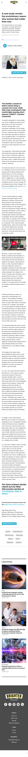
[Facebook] (5, 704)
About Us (14, 716)
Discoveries (5, 664)
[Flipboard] (18, 704)
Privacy (14, 730)
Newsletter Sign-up (14, 740)
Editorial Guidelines (14, 723)
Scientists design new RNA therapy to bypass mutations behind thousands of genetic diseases (13, 631)
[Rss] (22, 704)
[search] (26, 2)
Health (4, 627)
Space (3, 590)
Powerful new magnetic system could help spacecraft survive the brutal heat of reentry (13, 594)
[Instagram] (9, 704)
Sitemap (14, 720)
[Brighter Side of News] (14, 2)
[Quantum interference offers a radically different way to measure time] (14, 651)
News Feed (14, 718)
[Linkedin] (14, 704)
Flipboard (14, 742)
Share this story (18, 72)
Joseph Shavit (5, 597)
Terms (14, 732)
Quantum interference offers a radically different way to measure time (13, 668)
